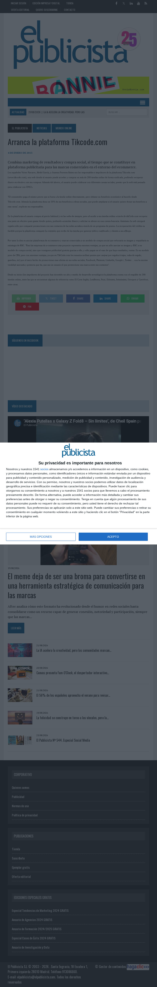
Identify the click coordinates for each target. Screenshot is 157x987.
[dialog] (78, 493)
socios (44, 469)
